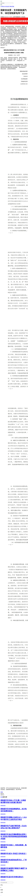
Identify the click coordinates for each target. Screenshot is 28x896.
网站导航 (12, 6)
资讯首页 (7, 6)
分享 (2, 794)
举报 (2, 792)
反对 (2, 793)
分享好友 (3, 6)
